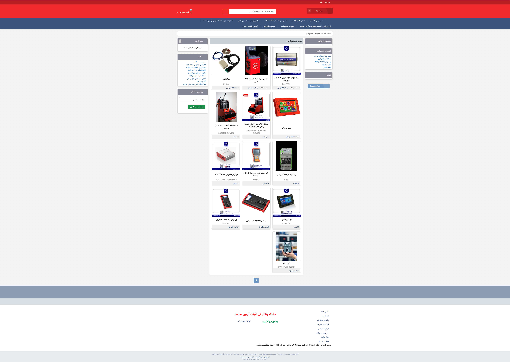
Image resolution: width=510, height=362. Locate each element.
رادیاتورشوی (326, 64)
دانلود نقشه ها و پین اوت (197, 70)
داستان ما (326, 315)
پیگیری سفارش (323, 320)
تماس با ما (325, 311)
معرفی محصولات (200, 61)
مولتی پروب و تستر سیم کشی (248, 20)
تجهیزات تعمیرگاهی (287, 26)
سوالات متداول (324, 341)
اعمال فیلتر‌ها (315, 86)
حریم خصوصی (324, 328)
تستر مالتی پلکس (298, 20)
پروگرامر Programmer (323, 61)
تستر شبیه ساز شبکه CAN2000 (276, 20)
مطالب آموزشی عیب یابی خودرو (194, 84)
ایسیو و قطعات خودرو (250, 26)
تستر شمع (327, 67)
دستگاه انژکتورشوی (324, 59)
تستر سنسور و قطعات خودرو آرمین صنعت (218, 20)
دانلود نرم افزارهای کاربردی (197, 73)
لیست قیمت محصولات (198, 75)
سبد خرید (316, 10)
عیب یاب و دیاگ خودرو (322, 56)
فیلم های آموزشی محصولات (196, 64)
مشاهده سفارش (196, 106)
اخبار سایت (325, 337)
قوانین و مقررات (323, 324)
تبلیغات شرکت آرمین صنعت (250, 357)
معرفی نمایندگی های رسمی (196, 78)
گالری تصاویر (201, 81)
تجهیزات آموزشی (269, 26)
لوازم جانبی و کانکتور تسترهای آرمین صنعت (315, 26)
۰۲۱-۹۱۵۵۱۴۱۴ (243, 321)
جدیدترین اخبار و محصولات (196, 67)
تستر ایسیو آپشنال (316, 20)
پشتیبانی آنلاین (270, 321)
